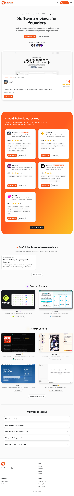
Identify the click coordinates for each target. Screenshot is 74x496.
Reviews (40, 468)
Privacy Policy (42, 484)
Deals (40, 473)
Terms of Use (42, 481)
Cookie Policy (42, 486)
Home (40, 466)
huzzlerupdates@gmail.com (9, 468)
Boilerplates (4, 484)
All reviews (4, 481)
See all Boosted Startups (37, 396)
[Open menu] (71, 2)
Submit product (44, 36)
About (40, 471)
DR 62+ (38, 14)
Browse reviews (30, 36)
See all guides (37, 274)
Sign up (63, 3)
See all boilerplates (37, 227)
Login (56, 3)
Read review (8, 96)
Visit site (21, 155)
